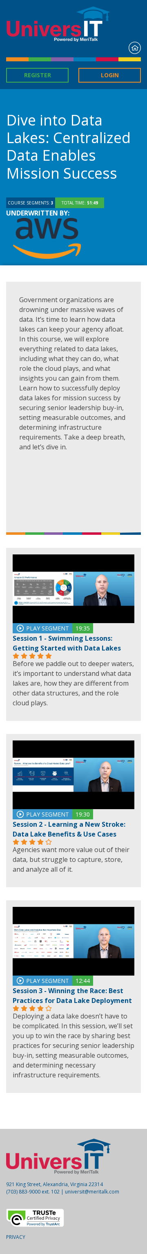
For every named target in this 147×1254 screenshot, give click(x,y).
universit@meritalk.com (92, 1191)
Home (135, 48)
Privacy (15, 1237)
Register (37, 75)
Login (110, 75)
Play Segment (46, 628)
